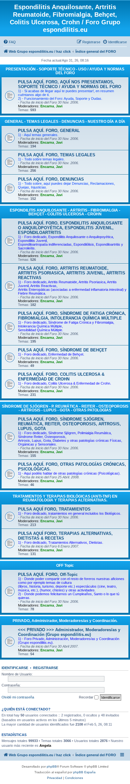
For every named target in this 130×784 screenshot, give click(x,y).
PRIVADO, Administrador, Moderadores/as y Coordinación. (65, 621)
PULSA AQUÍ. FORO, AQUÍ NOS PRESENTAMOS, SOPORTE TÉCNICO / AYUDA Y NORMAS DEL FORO (69, 84)
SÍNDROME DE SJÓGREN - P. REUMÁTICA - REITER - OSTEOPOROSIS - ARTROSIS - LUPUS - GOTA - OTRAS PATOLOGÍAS (65, 408)
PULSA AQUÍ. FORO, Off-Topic (48, 574)
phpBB (52, 766)
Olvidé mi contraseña (18, 697)
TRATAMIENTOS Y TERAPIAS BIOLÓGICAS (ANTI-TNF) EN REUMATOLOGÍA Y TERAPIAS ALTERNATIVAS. (65, 498)
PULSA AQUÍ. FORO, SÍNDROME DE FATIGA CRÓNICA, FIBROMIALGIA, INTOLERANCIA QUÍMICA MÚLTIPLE (72, 315)
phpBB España (84, 772)
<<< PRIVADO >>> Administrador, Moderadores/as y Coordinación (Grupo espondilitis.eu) (69, 632)
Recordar (86, 697)
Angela (45, 745)
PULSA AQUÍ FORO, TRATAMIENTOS (54, 509)
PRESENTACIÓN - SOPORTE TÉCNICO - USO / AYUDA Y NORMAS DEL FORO (65, 71)
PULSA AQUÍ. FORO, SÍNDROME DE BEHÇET (62, 350)
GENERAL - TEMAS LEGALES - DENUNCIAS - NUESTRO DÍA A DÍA (65, 121)
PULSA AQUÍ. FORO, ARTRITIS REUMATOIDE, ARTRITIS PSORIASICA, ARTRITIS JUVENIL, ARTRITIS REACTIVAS (71, 273)
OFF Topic (65, 565)
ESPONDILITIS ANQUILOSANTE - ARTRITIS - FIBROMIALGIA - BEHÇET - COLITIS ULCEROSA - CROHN (65, 212)
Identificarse (15, 668)
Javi (59, 106)
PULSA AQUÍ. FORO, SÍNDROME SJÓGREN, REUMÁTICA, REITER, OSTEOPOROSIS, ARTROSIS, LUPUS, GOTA (69, 424)
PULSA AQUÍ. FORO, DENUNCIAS (51, 179)
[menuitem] (9, 42)
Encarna (47, 106)
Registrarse (45, 668)
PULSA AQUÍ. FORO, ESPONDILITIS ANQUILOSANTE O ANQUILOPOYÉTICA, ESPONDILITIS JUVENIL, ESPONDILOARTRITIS (70, 228)
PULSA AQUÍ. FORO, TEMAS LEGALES (56, 155)
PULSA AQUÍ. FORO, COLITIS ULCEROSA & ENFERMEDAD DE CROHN (61, 376)
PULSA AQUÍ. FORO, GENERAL (49, 130)
